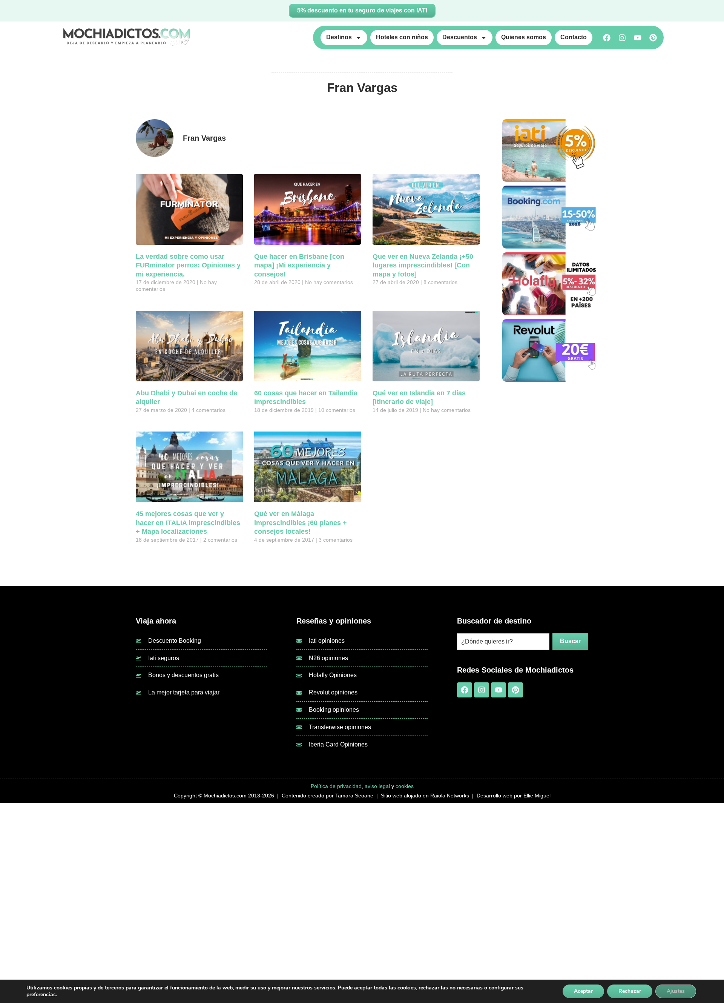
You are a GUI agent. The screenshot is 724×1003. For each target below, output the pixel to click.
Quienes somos (523, 37)
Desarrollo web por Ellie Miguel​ (514, 796)
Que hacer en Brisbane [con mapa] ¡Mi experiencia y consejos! (299, 265)
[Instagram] (622, 38)
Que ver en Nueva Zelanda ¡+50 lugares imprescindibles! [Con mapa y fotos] (423, 265)
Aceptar (583, 991)
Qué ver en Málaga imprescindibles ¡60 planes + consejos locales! (300, 522)
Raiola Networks (449, 796)
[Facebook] (607, 38)
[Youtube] (637, 38)
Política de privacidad (336, 786)
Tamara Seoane (354, 796)
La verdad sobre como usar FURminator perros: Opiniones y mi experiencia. (188, 265)
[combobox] (503, 641)
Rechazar (629, 991)
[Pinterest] (653, 38)
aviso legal (377, 786)
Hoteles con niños (402, 37)
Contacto (573, 37)
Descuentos (459, 37)
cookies (405, 786)
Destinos (339, 37)
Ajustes (676, 991)
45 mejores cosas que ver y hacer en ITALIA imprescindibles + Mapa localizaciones (188, 522)
